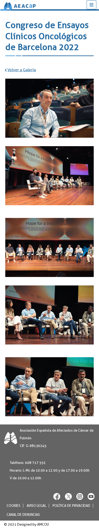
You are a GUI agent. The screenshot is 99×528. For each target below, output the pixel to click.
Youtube (91, 496)
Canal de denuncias (23, 514)
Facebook (57, 496)
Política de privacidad (71, 505)
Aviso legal (36, 505)
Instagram (80, 496)
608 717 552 (35, 463)
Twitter (68, 496)
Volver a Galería (21, 70)
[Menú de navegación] (91, 4)
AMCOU (43, 524)
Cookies (13, 505)
